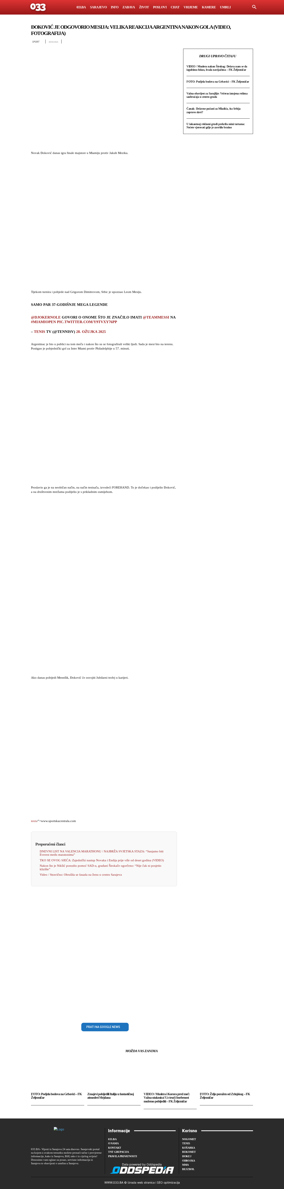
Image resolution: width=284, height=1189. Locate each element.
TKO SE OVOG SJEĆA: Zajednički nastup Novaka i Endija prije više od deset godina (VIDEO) (102, 860)
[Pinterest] (54, 1026)
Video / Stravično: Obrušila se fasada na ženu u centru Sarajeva (81, 874)
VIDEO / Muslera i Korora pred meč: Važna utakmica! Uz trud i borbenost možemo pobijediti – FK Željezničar (167, 1097)
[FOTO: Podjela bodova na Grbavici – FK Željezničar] (57, 1075)
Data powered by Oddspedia (142, 1164)
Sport (35, 41)
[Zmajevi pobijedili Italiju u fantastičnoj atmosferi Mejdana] (114, 1075)
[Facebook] (35, 1026)
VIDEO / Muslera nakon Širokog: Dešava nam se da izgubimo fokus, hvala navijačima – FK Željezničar (216, 68)
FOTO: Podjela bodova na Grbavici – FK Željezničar (217, 81)
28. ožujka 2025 (91, 332)
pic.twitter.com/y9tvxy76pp (87, 322)
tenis (39, 332)
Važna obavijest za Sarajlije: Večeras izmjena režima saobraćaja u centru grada (216, 95)
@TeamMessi (156, 317)
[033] (38, 7)
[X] (45, 1026)
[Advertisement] (104, 223)
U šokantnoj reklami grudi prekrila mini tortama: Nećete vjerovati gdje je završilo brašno (215, 126)
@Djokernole (46, 317)
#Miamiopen (43, 322)
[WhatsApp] (64, 1026)
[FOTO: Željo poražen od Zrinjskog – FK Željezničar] (226, 1075)
